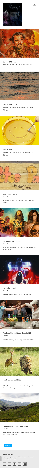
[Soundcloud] (19, 463)
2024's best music (10, 288)
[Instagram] (9, 463)
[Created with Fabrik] (1, 458)
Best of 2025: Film (10, 62)
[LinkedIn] (14, 463)
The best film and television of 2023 (17, 333)
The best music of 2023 (12, 380)
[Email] (25, 463)
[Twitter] (4, 463)
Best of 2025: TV (9, 150)
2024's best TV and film (12, 241)
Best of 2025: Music (10, 105)
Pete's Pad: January (10, 195)
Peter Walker (8, 454)
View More (7, 445)
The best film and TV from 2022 (15, 427)
